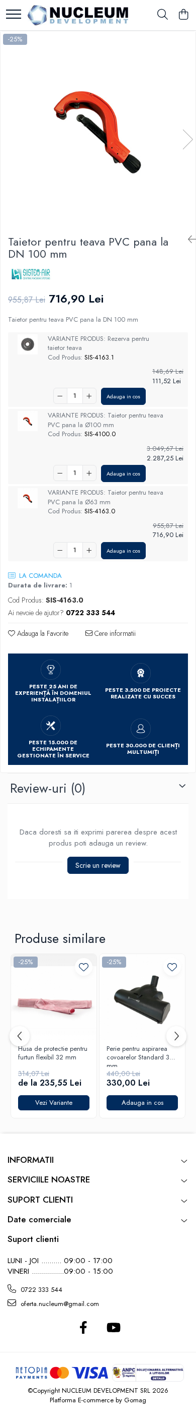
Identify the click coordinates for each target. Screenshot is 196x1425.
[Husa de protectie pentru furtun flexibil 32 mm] (53, 997)
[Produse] (13, 15)
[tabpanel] (98, 129)
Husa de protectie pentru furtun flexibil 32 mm (52, 1053)
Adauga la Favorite (41, 633)
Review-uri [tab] (47, 788)
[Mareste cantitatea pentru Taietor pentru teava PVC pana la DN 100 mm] (89, 396)
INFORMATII (31, 1160)
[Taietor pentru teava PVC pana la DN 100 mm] (98, 129)
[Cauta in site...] (162, 15)
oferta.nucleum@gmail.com (59, 1304)
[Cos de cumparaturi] (183, 15)
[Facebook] (83, 1328)
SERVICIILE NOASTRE (49, 1179)
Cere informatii (114, 633)
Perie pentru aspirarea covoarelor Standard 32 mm (140, 1056)
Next (187, 139)
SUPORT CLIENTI (40, 1200)
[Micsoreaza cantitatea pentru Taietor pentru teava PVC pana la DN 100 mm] (60, 396)
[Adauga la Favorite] (83, 967)
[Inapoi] (187, 239)
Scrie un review (98, 865)
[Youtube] (113, 1328)
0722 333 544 (40, 1289)
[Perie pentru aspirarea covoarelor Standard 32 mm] (142, 997)
